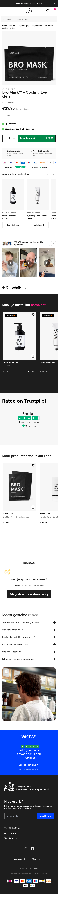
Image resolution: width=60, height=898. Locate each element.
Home (4, 26)
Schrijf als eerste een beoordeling (29, 594)
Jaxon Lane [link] (8, 89)
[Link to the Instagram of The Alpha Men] (25, 848)
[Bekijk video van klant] (10, 263)
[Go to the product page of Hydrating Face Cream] (38, 194)
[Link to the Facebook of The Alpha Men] (32, 848)
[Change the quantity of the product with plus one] (14, 138)
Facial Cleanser (9, 216)
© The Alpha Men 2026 (29, 869)
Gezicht (12, 26)
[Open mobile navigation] (5, 11)
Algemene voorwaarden (21, 873)
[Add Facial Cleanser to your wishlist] (33, 314)
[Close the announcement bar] (55, 3)
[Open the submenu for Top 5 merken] (52, 838)
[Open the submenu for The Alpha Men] (52, 828)
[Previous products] (48, 174)
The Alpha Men (12, 828)
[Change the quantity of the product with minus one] (5, 138)
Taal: (35, 859)
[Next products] (53, 174)
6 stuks (8, 115)
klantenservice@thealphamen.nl (32, 789)
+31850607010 (23, 787)
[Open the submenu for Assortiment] (52, 833)
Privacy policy (41, 873)
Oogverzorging (23, 26)
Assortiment (10, 833)
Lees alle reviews (27, 765)
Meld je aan (45, 816)
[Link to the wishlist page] (48, 11)
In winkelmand (13, 225)
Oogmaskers (37, 26)
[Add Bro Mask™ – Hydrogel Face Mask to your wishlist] (33, 465)
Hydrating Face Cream (37, 216)
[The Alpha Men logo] (29, 10)
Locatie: (18, 859)
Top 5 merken (11, 838)
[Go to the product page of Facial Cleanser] (13, 194)
